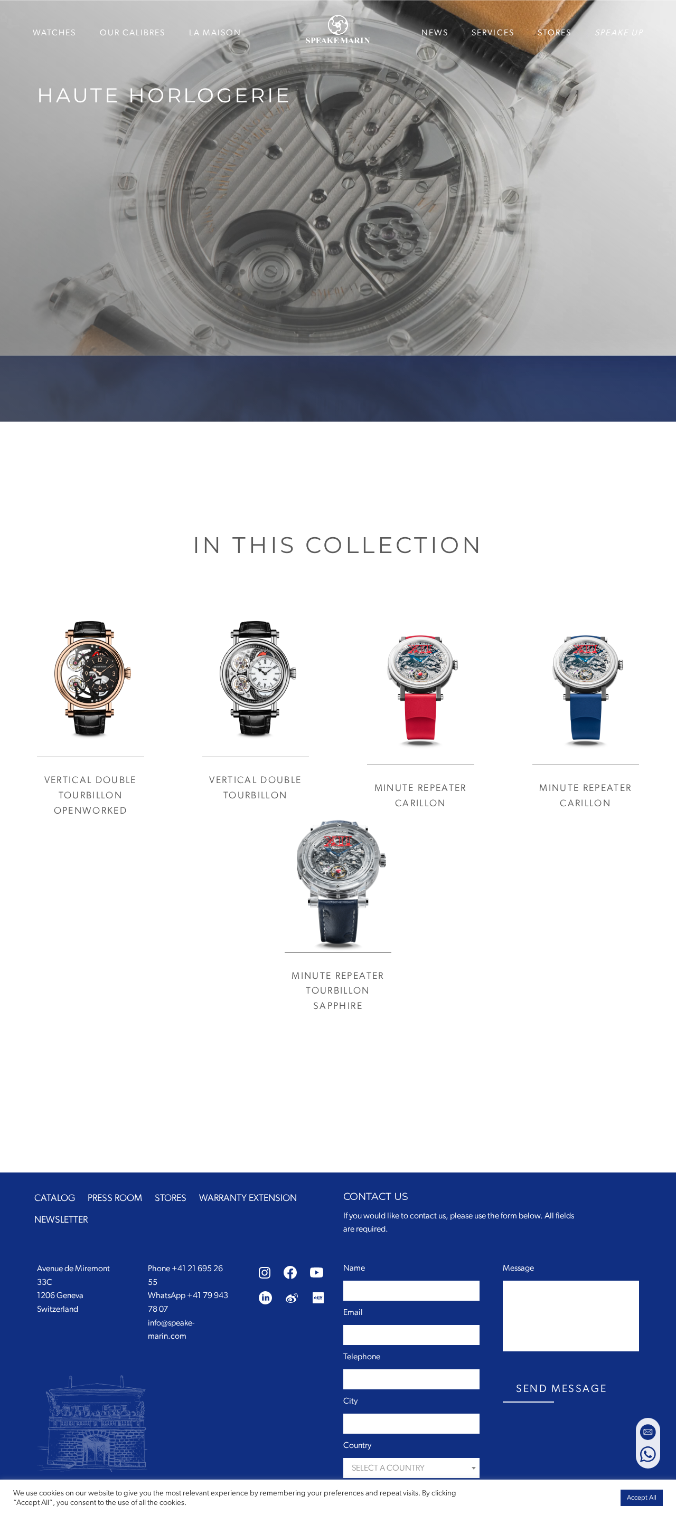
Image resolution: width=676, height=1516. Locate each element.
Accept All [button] (641, 1497)
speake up (619, 32)
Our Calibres (133, 32)
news (434, 32)
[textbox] (411, 1468)
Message (518, 1268)
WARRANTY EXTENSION (248, 1198)
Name (354, 1268)
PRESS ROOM (115, 1198)
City (350, 1401)
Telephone (361, 1356)
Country (357, 1445)
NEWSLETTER (61, 1220)
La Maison (215, 32)
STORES (554, 32)
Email (353, 1312)
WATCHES (55, 32)
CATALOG (54, 1198)
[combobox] (411, 1468)
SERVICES (493, 32)
